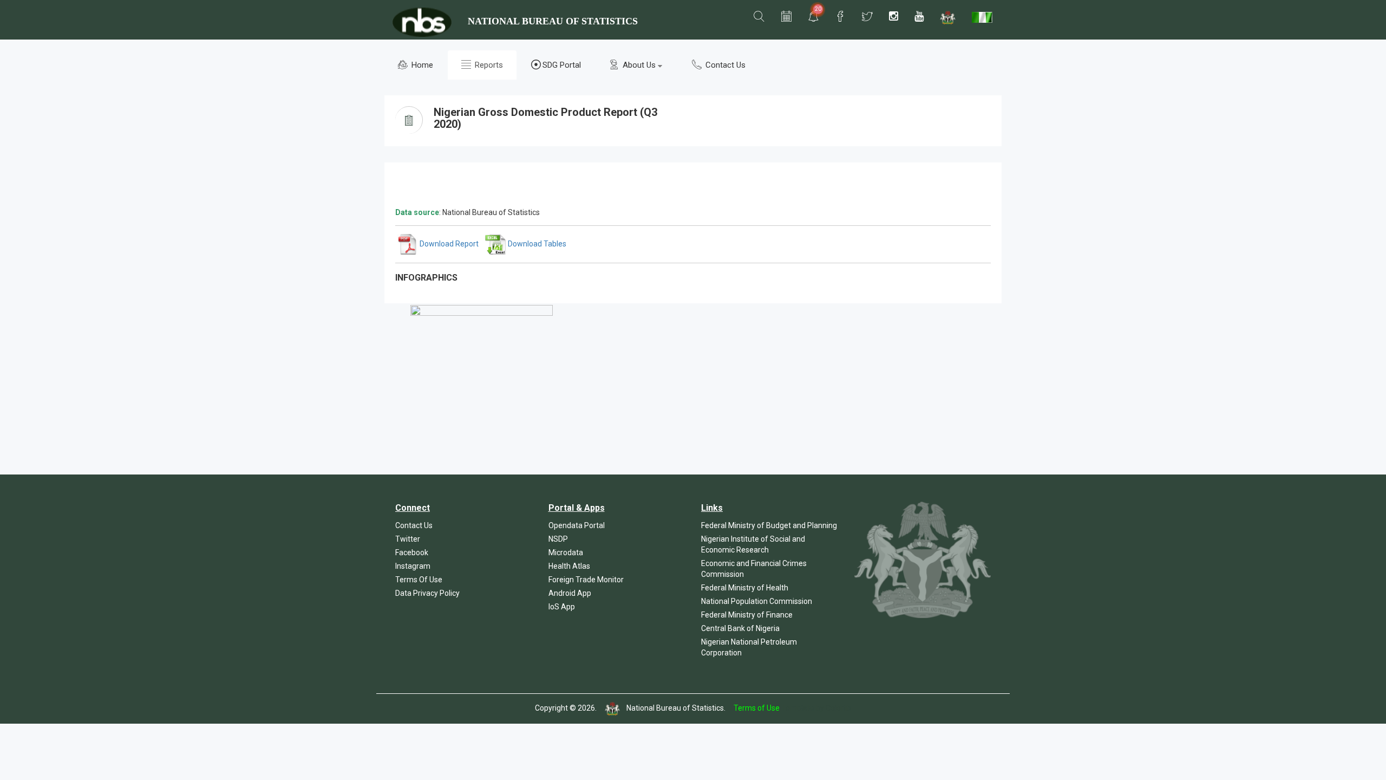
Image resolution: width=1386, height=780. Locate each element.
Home (421, 65)
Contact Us (724, 65)
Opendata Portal (576, 525)
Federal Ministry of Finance (747, 614)
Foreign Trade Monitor (586, 579)
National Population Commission (756, 601)
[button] (759, 17)
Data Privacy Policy (427, 593)
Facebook (411, 552)
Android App (569, 593)
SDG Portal (561, 65)
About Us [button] (639, 65)
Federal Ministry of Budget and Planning (769, 525)
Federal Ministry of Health (744, 587)
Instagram (412, 566)
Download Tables (536, 243)
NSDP (558, 539)
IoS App (561, 606)
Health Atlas (569, 566)
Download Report (448, 243)
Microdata (565, 552)
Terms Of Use (418, 579)
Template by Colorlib (816, 708)
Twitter (407, 539)
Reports (488, 65)
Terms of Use (757, 708)
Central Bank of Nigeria (740, 628)
